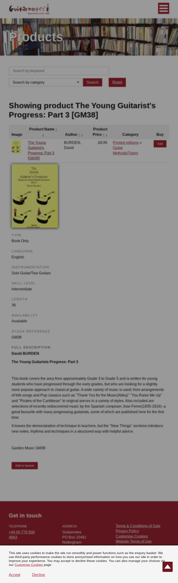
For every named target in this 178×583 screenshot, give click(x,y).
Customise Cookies (29, 565)
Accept (14, 575)
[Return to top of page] (167, 567)
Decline (38, 575)
